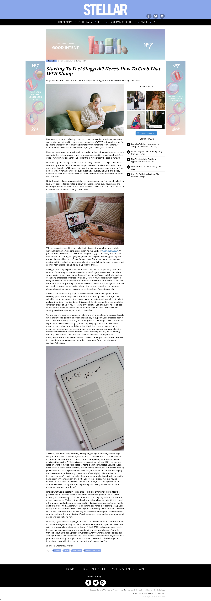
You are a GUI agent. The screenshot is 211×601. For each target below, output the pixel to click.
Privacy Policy (118, 590)
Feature (57, 550)
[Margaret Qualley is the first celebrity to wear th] (136, 100)
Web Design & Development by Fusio (154, 597)
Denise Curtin (81, 61)
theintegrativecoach (110, 251)
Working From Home (93, 550)
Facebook (149, 16)
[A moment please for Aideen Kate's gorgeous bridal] (155, 100)
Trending (65, 22)
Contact (100, 590)
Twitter (155, 16)
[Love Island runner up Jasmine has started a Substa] (136, 120)
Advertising (108, 590)
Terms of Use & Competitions (134, 590)
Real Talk (85, 22)
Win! (144, 22)
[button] (153, 22)
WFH (66, 550)
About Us (92, 590)
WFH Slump (77, 550)
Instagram (162, 16)
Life (101, 22)
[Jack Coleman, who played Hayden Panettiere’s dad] (155, 120)
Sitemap (149, 590)
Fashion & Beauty (122, 22)
